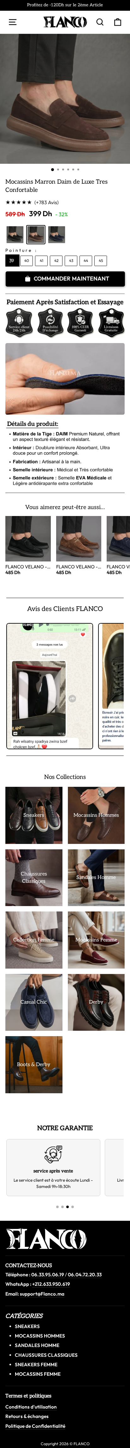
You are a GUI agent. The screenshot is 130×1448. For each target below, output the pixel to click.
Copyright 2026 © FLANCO (65, 1443)
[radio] (15, 234)
